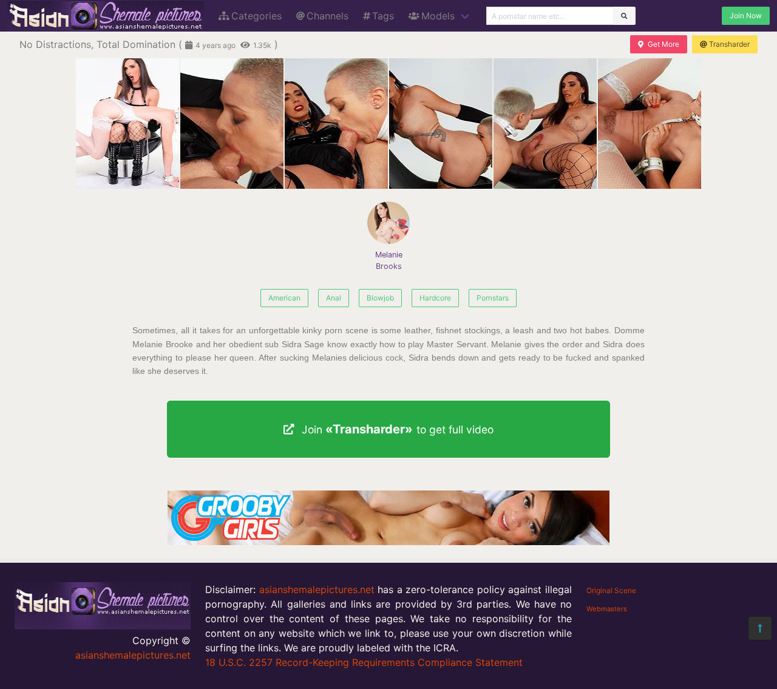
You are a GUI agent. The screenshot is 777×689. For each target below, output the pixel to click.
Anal (333, 297)
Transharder (729, 44)
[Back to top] (760, 628)
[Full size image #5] (649, 123)
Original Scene (611, 590)
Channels (327, 16)
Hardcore (435, 297)
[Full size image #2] (336, 123)
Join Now (746, 15)
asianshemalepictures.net (133, 655)
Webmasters (606, 609)
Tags (383, 16)
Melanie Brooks (388, 260)
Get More (663, 44)
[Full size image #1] (231, 123)
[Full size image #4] (545, 123)
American (284, 297)
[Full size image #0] (127, 123)
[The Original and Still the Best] (388, 541)
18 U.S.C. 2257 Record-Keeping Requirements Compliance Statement (364, 662)
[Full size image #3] (440, 123)
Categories (256, 16)
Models (438, 16)
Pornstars (493, 297)
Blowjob (380, 297)
